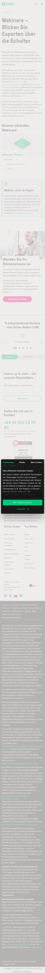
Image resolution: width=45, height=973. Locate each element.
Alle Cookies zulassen (22, 502)
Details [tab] (22, 462)
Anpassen (21, 509)
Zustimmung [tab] (8, 462)
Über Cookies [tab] (36, 462)
